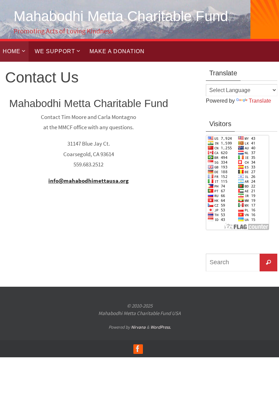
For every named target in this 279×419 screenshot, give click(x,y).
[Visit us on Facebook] (137, 348)
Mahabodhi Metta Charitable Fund (121, 16)
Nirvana (138, 327)
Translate (260, 101)
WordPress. (160, 327)
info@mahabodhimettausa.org (88, 180)
